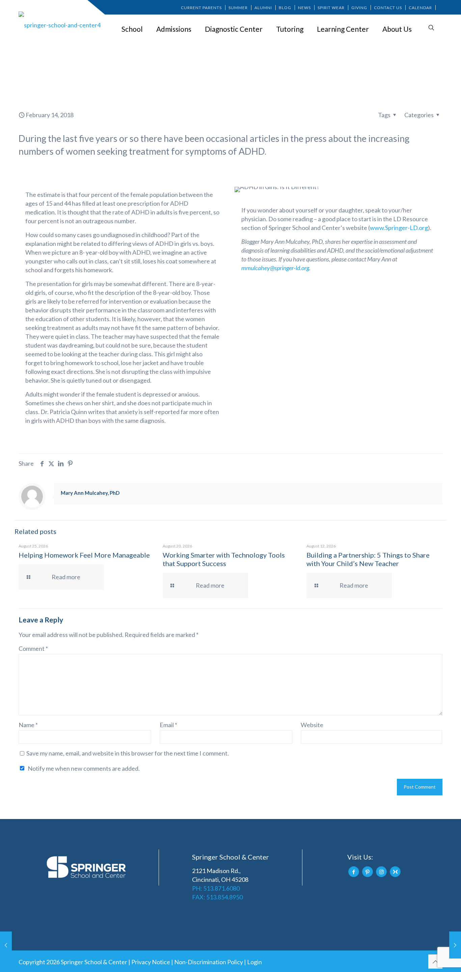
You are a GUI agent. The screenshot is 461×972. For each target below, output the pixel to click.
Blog (285, 7)
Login (254, 962)
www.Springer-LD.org (399, 227)
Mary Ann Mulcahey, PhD (90, 493)
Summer (238, 7)
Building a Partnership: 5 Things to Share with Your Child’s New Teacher (368, 559)
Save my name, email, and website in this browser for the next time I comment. (127, 753)
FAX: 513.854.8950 (217, 897)
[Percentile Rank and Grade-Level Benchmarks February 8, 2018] (6, 944)
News (304, 7)
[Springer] (61, 25)
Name (28, 724)
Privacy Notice (150, 962)
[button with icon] (353, 871)
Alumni (263, 7)
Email (168, 724)
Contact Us (388, 7)
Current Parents (201, 7)
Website (312, 724)
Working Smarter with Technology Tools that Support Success (224, 559)
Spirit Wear (331, 7)
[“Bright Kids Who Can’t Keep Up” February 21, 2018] (455, 944)
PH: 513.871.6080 (216, 888)
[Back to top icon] (435, 961)
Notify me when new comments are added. (84, 768)
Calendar (420, 7)
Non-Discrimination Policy (208, 962)
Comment (33, 648)
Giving (359, 7)
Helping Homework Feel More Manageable (84, 555)
